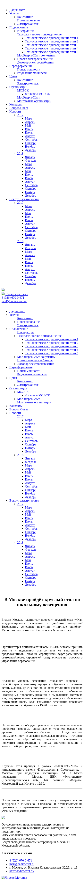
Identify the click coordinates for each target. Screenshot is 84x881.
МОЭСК (23, 90)
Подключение (18, 27)
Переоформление (20, 66)
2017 (20, 115)
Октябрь (30, 143)
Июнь (29, 129)
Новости (15, 111)
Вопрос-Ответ (18, 108)
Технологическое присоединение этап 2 (51, 41)
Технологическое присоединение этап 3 (51, 45)
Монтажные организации (34, 101)
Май (28, 125)
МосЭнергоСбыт (28, 97)
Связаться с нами (16, 294)
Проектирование (28, 20)
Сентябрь (31, 139)
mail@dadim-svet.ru (14, 301)
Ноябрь (30, 146)
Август (30, 136)
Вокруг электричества (24, 199)
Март (28, 118)
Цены (13, 76)
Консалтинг (25, 16)
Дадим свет (17, 9)
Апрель (30, 122)
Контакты (15, 104)
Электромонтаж (27, 24)
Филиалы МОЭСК (37, 94)
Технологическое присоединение (39, 34)
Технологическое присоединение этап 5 (51, 52)
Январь (30, 157)
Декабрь (30, 150)
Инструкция (25, 31)
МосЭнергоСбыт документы (36, 55)
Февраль (30, 160)
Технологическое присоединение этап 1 (51, 38)
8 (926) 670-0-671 (13, 297)
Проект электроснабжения (35, 59)
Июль (29, 132)
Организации (18, 87)
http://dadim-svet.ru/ (21, 871)
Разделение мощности (32, 73)
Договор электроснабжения (35, 62)
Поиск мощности (28, 69)
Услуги (14, 13)
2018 (20, 153)
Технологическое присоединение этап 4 (51, 48)
